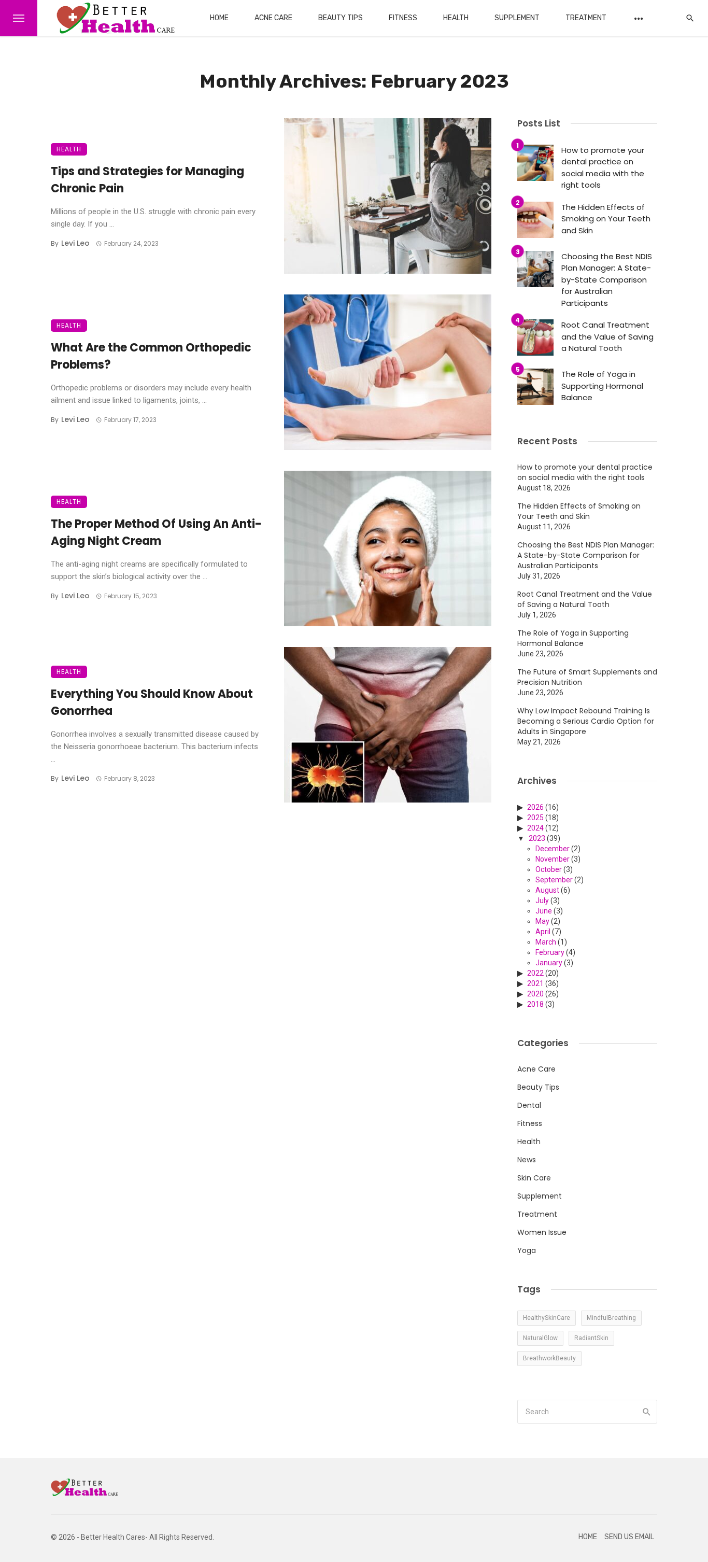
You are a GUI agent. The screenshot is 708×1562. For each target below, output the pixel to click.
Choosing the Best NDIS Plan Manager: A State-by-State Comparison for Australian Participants (606, 279)
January (548, 963)
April (542, 931)
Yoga (526, 1250)
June (543, 911)
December (552, 849)
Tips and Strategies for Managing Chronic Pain (147, 179)
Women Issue (542, 1232)
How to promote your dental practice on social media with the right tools (602, 168)
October (548, 869)
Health (456, 17)
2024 (535, 828)
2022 (535, 973)
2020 (535, 994)
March (545, 942)
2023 (537, 838)
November (552, 859)
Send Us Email (629, 1536)
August (547, 890)
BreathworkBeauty (549, 1358)
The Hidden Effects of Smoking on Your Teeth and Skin (605, 219)
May (542, 921)
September (554, 880)
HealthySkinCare (546, 1317)
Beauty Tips (340, 17)
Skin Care (534, 1178)
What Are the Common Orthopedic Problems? (151, 356)
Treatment (585, 17)
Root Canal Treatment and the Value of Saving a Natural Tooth (607, 336)
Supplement (517, 17)
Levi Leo (75, 243)
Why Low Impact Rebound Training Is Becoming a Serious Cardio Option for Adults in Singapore (585, 721)
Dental (529, 1105)
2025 (535, 817)
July (542, 900)
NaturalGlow (540, 1338)
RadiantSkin (591, 1338)
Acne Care (273, 17)
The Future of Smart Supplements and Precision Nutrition (587, 677)
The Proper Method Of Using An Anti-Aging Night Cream (156, 532)
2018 (535, 1004)
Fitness (403, 17)
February (549, 952)
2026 (535, 807)
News (526, 1160)
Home (219, 17)
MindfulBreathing (611, 1317)
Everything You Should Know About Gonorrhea (152, 702)
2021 (535, 983)
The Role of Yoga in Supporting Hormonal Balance (602, 386)
